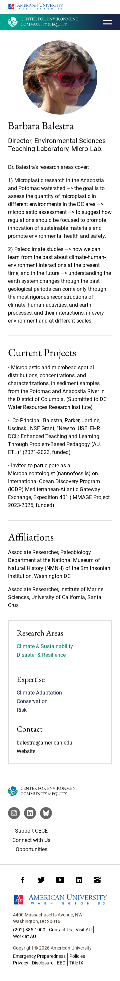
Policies (77, 956)
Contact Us (60, 929)
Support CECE (31, 831)
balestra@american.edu (44, 743)
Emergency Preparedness (39, 956)
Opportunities (31, 849)
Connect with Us (31, 840)
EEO (61, 962)
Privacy (20, 962)
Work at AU (24, 936)
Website (26, 751)
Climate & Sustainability (45, 646)
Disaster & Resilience (41, 655)
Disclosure (42, 962)
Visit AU (84, 929)
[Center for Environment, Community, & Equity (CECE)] (43, 22)
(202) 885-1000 (29, 929)
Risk (22, 710)
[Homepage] (60, 899)
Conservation (32, 701)
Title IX (76, 962)
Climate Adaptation (39, 693)
